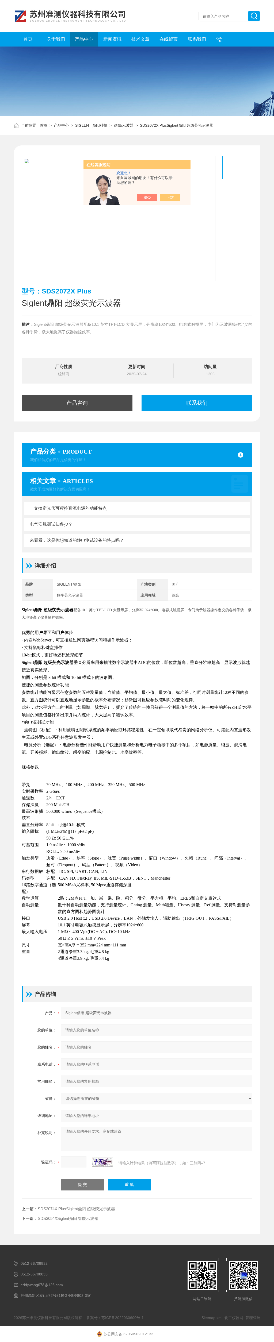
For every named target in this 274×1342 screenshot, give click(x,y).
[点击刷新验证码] (102, 1162)
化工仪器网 (233, 1318)
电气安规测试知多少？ (51, 524)
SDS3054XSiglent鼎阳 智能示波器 (68, 1218)
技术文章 (140, 39)
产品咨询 (77, 403)
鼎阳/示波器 (124, 125)
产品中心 (84, 39)
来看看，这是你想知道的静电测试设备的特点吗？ (77, 540)
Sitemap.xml (211, 1318)
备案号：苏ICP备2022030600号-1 (115, 1318)
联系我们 (197, 39)
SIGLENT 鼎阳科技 (91, 125)
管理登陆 (252, 1318)
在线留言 (168, 39)
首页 (27, 39)
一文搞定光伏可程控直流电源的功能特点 (68, 508)
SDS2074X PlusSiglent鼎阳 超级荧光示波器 (76, 1208)
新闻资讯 (112, 39)
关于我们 (56, 39)
